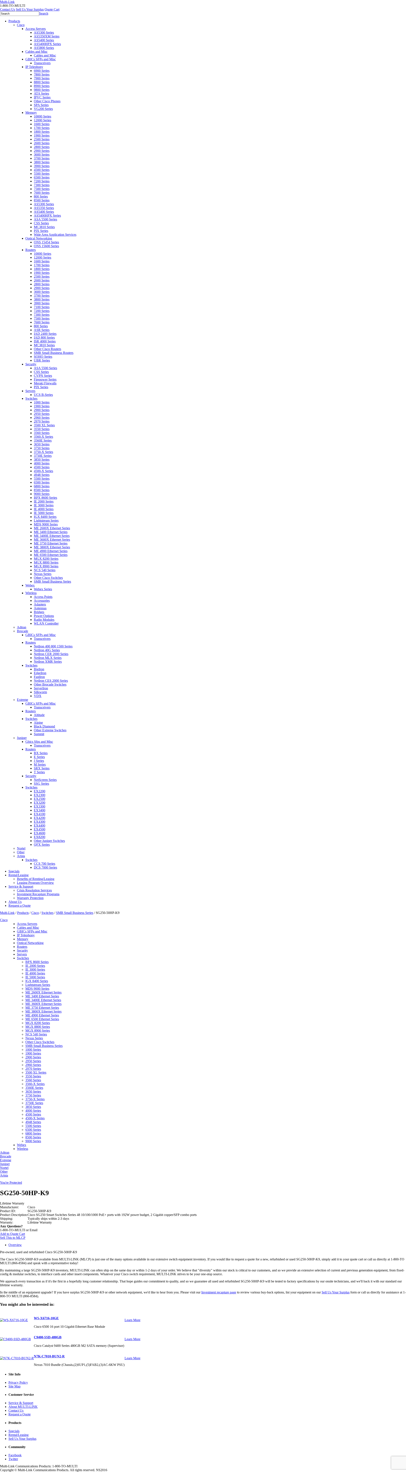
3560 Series (41, 433)
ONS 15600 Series (46, 246)
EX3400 (39, 810)
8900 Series (41, 86)
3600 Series (41, 154)
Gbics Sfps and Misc (39, 741)
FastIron (39, 677)
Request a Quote (19, 905)
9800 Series (41, 89)
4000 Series (41, 463)
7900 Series (41, 78)
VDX (37, 696)
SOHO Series (43, 356)
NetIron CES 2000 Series (51, 680)
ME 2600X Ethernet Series (52, 528)
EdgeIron (40, 673)
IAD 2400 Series (45, 333)
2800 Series (41, 147)
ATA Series (41, 93)
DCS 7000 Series (45, 867)
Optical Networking (38, 238)
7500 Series (41, 189)
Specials (13, 871)
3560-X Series (43, 436)
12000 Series (42, 120)
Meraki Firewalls (45, 383)
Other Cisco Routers (47, 349)
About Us (15, 902)
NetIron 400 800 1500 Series (53, 646)
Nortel (21, 848)
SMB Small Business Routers (53, 353)
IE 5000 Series (43, 513)
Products (14, 21)
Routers (30, 250)
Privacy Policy (18, 1382)
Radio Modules (44, 619)
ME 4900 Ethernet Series (50, 551)
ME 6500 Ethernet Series (50, 555)
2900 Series (41, 150)
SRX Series (41, 768)
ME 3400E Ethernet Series (52, 536)
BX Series (41, 753)
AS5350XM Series (46, 36)
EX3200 (39, 802)
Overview (15, 1245)
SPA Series (41, 105)
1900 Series (41, 135)
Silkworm (40, 692)
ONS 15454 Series (46, 242)
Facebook (15, 1455)
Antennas (40, 608)
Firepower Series (45, 379)
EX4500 (39, 829)
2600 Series (41, 143)
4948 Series (41, 475)
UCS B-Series (43, 394)
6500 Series (41, 177)
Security (30, 364)
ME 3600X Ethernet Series (52, 539)
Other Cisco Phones (47, 101)
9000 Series (41, 494)
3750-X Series (43, 452)
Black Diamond (44, 726)
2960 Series (41, 417)
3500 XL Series (44, 425)
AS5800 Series (44, 48)
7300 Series (41, 185)
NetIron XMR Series (48, 661)
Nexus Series (42, 574)
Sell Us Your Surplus (30, 9)
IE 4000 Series (43, 509)
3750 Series (41, 448)
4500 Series (41, 170)
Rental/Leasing (18, 875)
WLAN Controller (46, 623)
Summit (39, 734)
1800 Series (41, 131)
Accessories (42, 600)
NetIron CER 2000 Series (51, 654)
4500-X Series (43, 471)
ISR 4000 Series (45, 341)
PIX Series (41, 231)
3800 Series (41, 162)
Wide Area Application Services (55, 234)
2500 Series (41, 139)
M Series (40, 764)
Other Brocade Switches (50, 684)
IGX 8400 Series (45, 516)
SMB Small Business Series (52, 581)
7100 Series (41, 307)
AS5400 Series (44, 40)
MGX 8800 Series (46, 562)
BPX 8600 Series (45, 497)
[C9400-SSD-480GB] (15, 1339)
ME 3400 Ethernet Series (50, 532)
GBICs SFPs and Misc (40, 59)
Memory (31, 112)
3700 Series (41, 158)
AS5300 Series (44, 32)
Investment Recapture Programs (38, 894)
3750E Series (43, 455)
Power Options (44, 616)
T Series (39, 772)
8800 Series (41, 82)
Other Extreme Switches (50, 730)
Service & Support (20, 886)
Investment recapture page (218, 1292)
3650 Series (41, 444)
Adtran (21, 627)
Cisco (21, 25)
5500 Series (41, 173)
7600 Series (41, 192)
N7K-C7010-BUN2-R (49, 1356)
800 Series (41, 196)
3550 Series (41, 429)
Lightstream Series (46, 520)
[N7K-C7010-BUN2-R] (17, 1358)
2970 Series (41, 421)
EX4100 (39, 814)
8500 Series (41, 200)
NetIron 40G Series (47, 650)
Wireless (31, 593)
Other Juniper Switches (49, 841)
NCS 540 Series (44, 570)
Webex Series (43, 589)
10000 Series (42, 116)
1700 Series (41, 128)
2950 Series (41, 414)
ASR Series (41, 330)
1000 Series (41, 402)
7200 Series (41, 181)
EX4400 (39, 825)
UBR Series (42, 360)
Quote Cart (52, 9)
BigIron (39, 669)
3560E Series (43, 440)
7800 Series (41, 74)
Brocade (22, 631)
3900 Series (41, 166)
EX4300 (39, 821)
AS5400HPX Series (47, 44)
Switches (31, 398)
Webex (30, 585)
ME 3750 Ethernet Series (50, 543)
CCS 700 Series (44, 863)
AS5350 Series (44, 208)
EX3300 (39, 806)
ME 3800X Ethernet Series (52, 547)
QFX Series (42, 844)
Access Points (43, 597)
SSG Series (41, 783)
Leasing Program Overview (35, 882)
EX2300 (39, 795)
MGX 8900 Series (46, 566)
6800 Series (41, 486)
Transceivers (42, 63)
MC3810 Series (44, 227)
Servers (30, 391)
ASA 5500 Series (45, 219)
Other (21, 852)
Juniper (22, 738)
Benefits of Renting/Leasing (35, 879)
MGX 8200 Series (46, 558)
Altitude (39, 715)
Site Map (14, 1386)
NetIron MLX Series (48, 658)
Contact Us (7, 9)
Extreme (22, 699)
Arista (21, 856)
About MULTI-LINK (23, 1406)
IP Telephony (34, 67)
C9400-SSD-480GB (48, 1337)
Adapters (40, 604)
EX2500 (39, 799)
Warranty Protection (30, 898)
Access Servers (35, 28)
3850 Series (41, 459)
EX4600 (39, 833)
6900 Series (41, 70)
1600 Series (41, 124)
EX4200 (39, 818)
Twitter (13, 1459)
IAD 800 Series (44, 337)
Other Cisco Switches (48, 577)
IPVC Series (42, 97)
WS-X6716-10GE (46, 1318)
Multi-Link (7, 913)
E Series (39, 757)
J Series (39, 760)
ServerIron (41, 688)
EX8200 (39, 837)
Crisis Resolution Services (34, 890)
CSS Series (41, 223)
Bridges (39, 612)
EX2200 (39, 791)
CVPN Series (43, 375)
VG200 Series (43, 109)
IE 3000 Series (43, 505)
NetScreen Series (45, 780)
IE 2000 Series (43, 501)
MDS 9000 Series (46, 524)
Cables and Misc (36, 51)
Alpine (38, 722)
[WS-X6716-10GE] (14, 1320)
